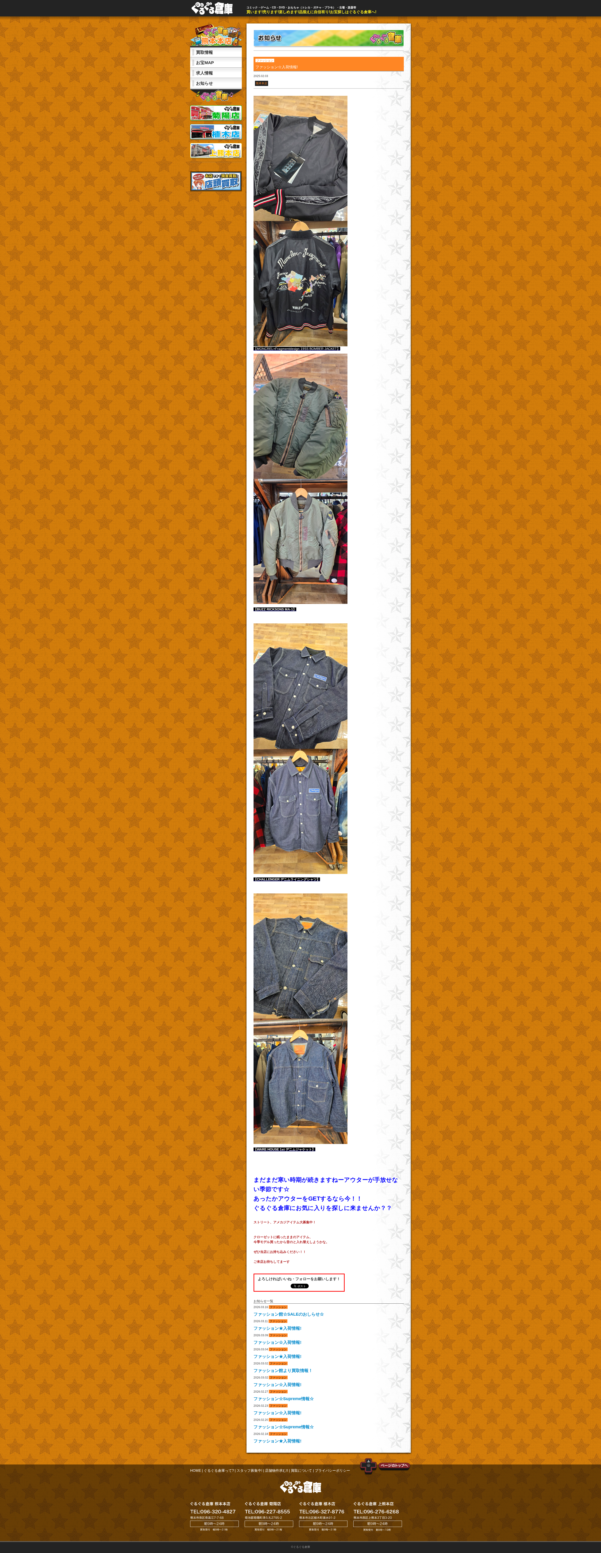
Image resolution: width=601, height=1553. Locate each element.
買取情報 (204, 52)
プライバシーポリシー (332, 1470)
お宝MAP (205, 62)
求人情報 (204, 73)
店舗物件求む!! (276, 1470)
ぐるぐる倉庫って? (219, 1470)
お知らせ (204, 83)
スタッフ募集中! (249, 1470)
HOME (195, 1470)
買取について (301, 1470)
